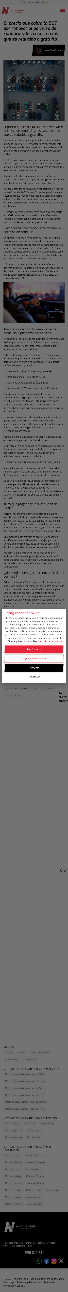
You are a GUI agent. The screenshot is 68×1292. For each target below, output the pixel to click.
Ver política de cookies (50, 641)
